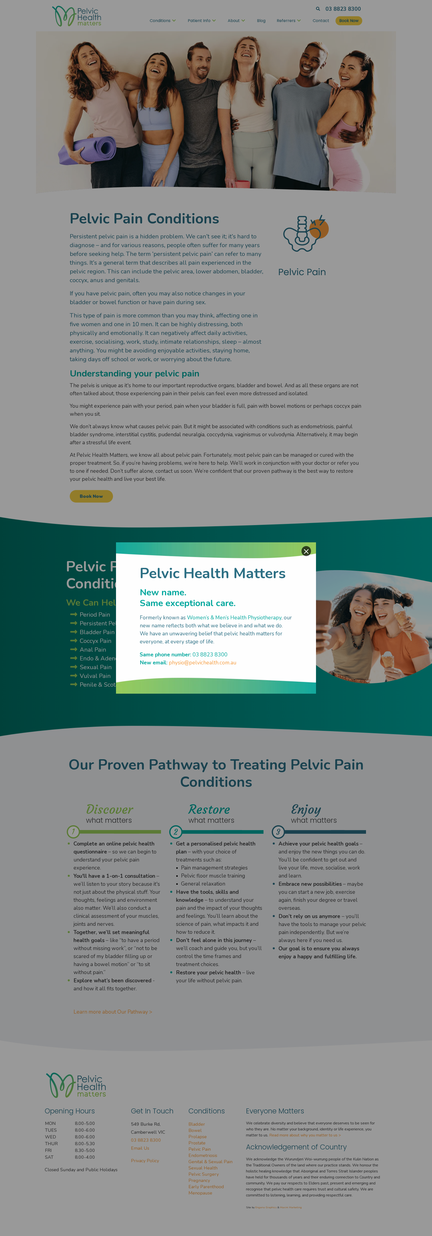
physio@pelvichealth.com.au (202, 662)
